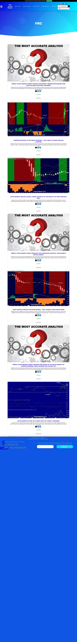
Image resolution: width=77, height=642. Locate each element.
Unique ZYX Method (27, 6)
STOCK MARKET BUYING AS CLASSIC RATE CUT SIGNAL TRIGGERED (38, 421)
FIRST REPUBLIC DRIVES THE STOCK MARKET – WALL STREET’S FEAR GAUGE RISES (38, 309)
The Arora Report (10, 6)
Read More (39, 94)
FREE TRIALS (54, 6)
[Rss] (61, 4)
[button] (1, 6)
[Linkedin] (66, 4)
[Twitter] (64, 4)
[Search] (69, 6)
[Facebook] (63, 4)
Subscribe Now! (49, 0)
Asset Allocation (36, 6)
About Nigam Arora (45, 6)
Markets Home (17, 6)
